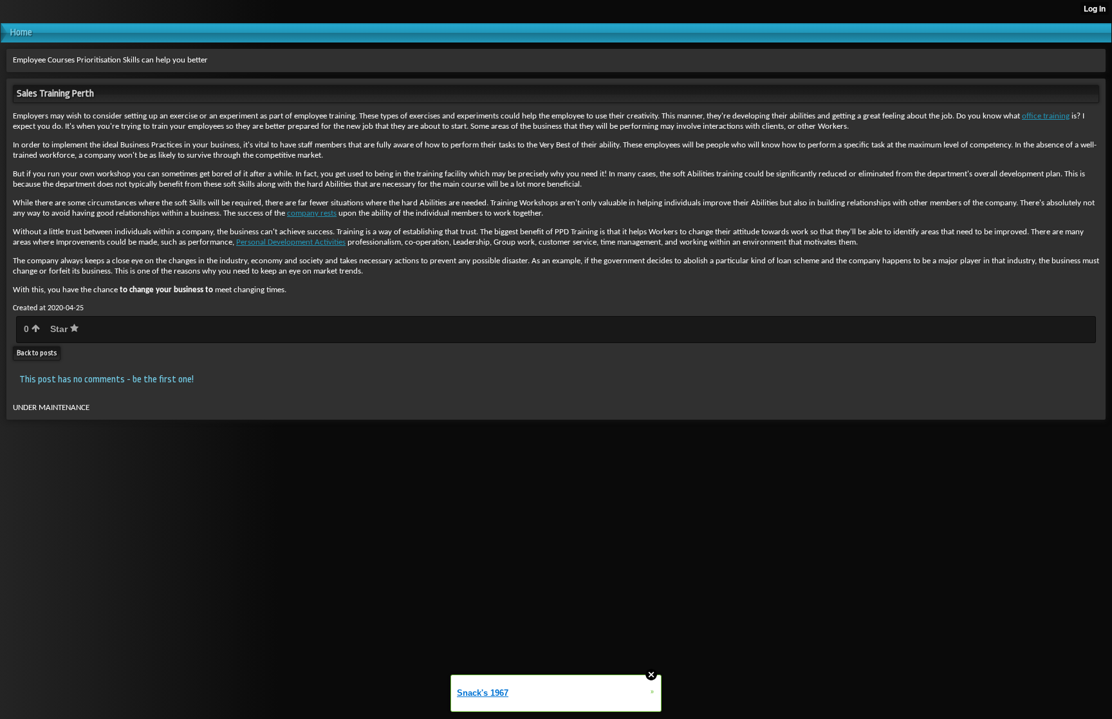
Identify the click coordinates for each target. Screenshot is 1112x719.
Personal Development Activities (291, 242)
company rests (312, 213)
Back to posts (37, 353)
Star (60, 329)
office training (1046, 116)
